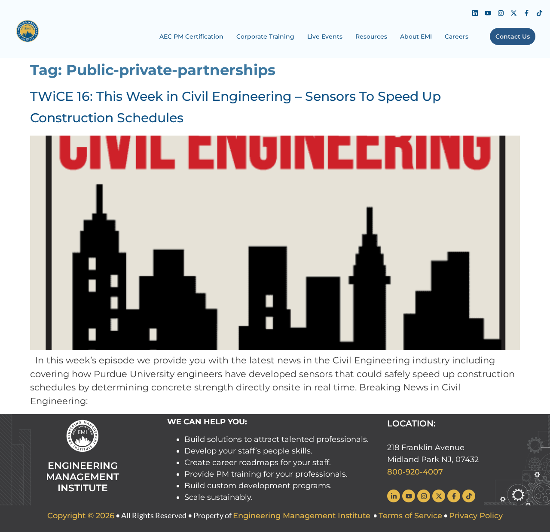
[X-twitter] (513, 12)
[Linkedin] (474, 12)
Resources (371, 36)
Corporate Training (265, 36)
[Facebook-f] (526, 12)
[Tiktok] (539, 12)
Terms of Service (410, 515)
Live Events (324, 36)
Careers (456, 36)
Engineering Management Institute (301, 515)
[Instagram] (500, 12)
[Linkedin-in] (393, 496)
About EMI (416, 36)
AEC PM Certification (191, 36)
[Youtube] (487, 12)
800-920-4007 (415, 472)
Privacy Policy (476, 515)
